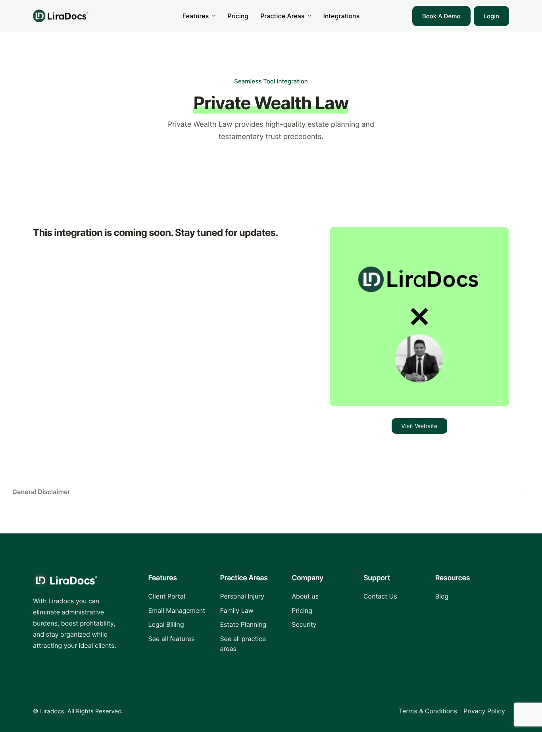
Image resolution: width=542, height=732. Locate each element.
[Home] (60, 15)
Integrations (341, 16)
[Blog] (465, 596)
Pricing (237, 16)
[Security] (322, 625)
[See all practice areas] (250, 644)
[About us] (322, 596)
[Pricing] (322, 611)
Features (196, 16)
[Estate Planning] (250, 625)
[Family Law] (250, 611)
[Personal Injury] (250, 596)
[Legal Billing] (178, 625)
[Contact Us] (393, 596)
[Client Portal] (178, 596)
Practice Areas (282, 16)
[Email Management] (178, 611)
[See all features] (178, 639)
